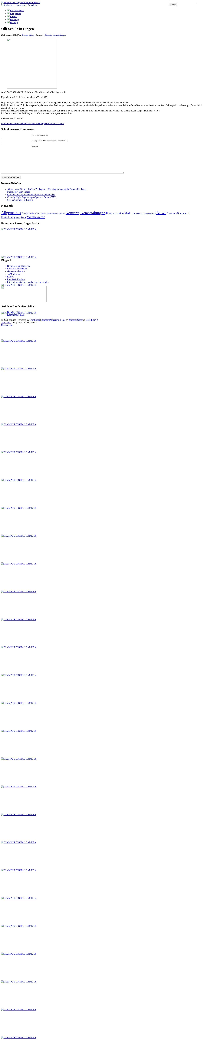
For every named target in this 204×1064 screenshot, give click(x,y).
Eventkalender (17, 10)
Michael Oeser (76, 320)
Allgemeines (11, 213)
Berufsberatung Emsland (18, 266)
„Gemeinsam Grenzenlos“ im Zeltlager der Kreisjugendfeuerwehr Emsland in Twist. (47, 189)
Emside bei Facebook (17, 268)
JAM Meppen (13, 274)
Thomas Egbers (28, 35)
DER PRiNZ (92, 320)
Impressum (21, 5)
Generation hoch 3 (16, 271)
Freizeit (13, 16)
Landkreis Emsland (16, 279)
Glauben (61, 213)
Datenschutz (7, 325)
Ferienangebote (52, 213)
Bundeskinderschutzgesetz (34, 213)
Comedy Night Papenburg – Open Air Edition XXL (31, 197)
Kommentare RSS (15, 315)
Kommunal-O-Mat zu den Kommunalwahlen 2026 (31, 194)
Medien (129, 213)
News (161, 212)
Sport (18, 217)
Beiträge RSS (13, 312)
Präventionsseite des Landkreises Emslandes (28, 282)
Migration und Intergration (145, 213)
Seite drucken (7, 5)
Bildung (14, 22)
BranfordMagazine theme (53, 320)
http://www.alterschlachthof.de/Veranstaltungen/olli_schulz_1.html (32, 123)
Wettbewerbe (36, 217)
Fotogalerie (15, 13)
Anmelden (32, 5)
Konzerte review (115, 213)
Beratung (14, 19)
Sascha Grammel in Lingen (20, 200)
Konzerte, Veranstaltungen (55, 35)
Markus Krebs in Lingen (18, 192)
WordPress (35, 320)
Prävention (172, 213)
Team (23, 217)
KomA (10, 276)
